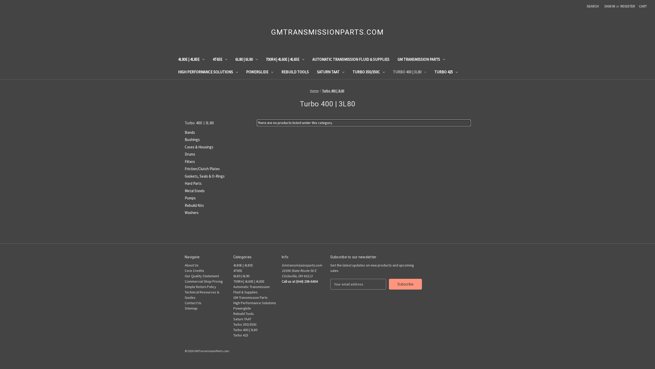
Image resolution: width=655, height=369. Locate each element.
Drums (190, 154)
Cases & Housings (199, 147)
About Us (192, 265)
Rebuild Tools (295, 71)
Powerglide (257, 71)
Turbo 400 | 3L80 (407, 71)
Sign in (609, 6)
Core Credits (194, 270)
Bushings (192, 139)
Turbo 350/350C (366, 71)
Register (627, 6)
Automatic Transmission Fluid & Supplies (350, 59)
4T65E (217, 59)
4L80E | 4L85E (189, 59)
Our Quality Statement (202, 276)
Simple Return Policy (200, 286)
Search (593, 6)
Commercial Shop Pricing (204, 281)
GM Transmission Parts (419, 59)
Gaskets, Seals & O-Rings (205, 176)
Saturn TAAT (328, 71)
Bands (190, 132)
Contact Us (193, 303)
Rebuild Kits (194, 205)
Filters (190, 161)
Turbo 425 (443, 71)
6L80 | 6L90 (244, 59)
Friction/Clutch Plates (202, 168)
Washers (192, 212)
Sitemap (191, 308)
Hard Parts (193, 183)
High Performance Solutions (205, 71)
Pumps (190, 198)
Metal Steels (195, 190)
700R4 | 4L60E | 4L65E (282, 59)
